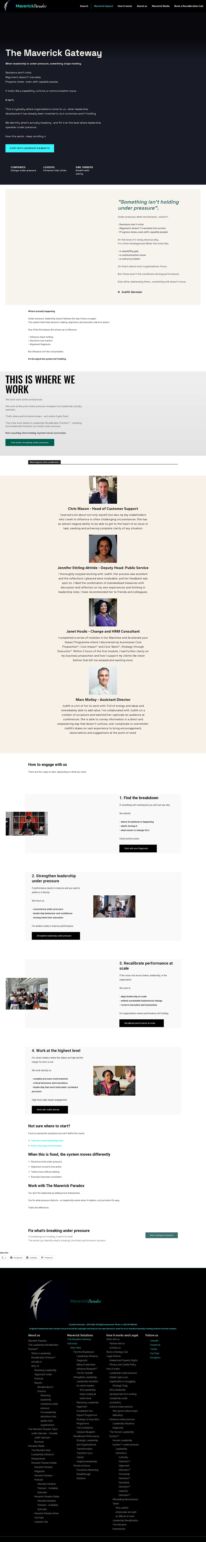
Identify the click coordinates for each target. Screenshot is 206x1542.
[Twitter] (147, 1349)
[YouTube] (147, 1353)
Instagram (155, 1357)
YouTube (154, 1353)
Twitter (153, 1349)
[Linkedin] (147, 1341)
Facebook (155, 1345)
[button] (84, 6)
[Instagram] (147, 1358)
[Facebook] (147, 1345)
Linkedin (154, 1341)
